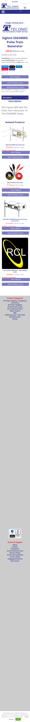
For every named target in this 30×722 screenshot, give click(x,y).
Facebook (5, 67)
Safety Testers (15, 311)
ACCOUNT (15, 2)
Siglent (22, 92)
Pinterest (4, 69)
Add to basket (15, 77)
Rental (15, 319)
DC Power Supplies (15, 305)
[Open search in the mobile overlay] (24, 10)
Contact (15, 547)
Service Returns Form (15, 551)
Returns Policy (15, 553)
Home (3, 14)
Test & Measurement (15, 309)
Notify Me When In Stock (15, 87)
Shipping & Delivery (15, 559)
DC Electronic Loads (15, 307)
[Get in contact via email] (12, 69)
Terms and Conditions (15, 555)
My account (15, 561)
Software (12, 92)
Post (11, 67)
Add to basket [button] (16, 152)
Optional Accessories (10, 14)
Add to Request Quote (15, 83)
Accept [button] (18, 719)
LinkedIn (18, 67)
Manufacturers (15, 317)
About (15, 545)
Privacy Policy (15, 557)
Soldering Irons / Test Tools (15, 315)
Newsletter (15, 549)
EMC (15, 313)
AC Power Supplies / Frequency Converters (15, 302)
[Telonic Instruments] (15, 6)
